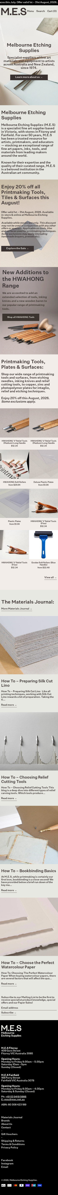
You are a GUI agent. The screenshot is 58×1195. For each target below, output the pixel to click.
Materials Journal (11, 1117)
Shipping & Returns (12, 1141)
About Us (6, 1124)
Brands (5, 1121)
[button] (40, 11)
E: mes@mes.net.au (13, 1099)
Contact (6, 1127)
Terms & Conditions (13, 1144)
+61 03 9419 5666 (16, 1097)
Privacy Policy (9, 1148)
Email (4, 1167)
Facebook (7, 1160)
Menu (30, 11)
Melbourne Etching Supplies (23, 1180)
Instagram (7, 1164)
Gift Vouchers (9, 1134)
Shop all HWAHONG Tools (20, 317)
